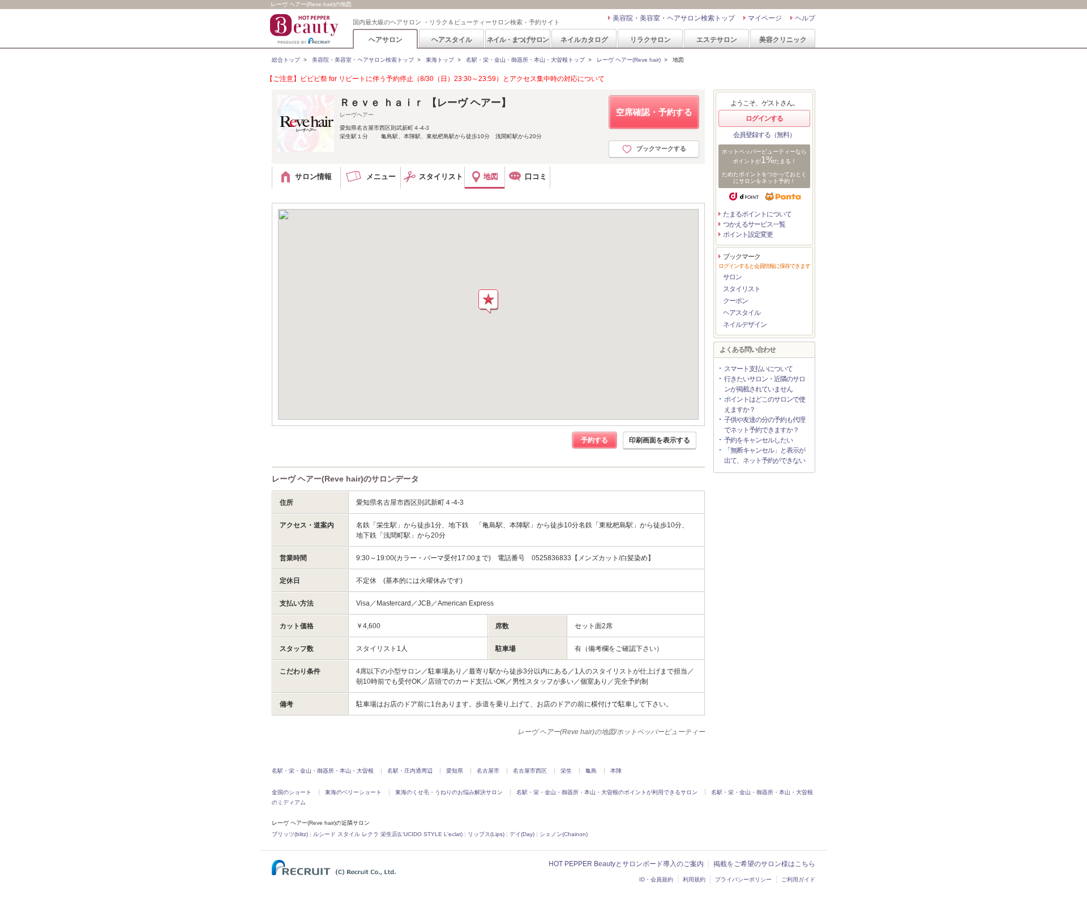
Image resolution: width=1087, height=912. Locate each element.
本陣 (616, 771)
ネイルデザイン (745, 325)
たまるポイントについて (757, 214)
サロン (732, 277)
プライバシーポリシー (743, 879)
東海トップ (440, 60)
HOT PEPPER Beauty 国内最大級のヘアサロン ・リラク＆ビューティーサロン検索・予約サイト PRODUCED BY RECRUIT (305, 29)
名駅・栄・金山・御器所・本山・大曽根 (323, 771)
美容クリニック (783, 39)
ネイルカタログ (584, 39)
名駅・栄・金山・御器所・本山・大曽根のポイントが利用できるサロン (606, 792)
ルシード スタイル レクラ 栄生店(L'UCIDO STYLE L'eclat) (388, 834)
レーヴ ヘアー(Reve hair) (629, 60)
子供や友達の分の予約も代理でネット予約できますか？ (764, 425)
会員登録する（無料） (764, 135)
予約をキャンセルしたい (758, 440)
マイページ (765, 18)
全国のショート (291, 792)
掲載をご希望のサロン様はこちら (764, 864)
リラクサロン (650, 39)
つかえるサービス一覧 (754, 224)
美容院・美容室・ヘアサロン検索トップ (674, 18)
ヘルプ (805, 18)
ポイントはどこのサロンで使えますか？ (764, 404)
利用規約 (694, 879)
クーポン (735, 301)
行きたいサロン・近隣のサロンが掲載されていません (764, 384)
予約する (594, 440)
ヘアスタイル (451, 39)
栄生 (566, 771)
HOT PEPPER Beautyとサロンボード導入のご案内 (626, 864)
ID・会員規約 (656, 879)
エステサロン (716, 39)
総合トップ (286, 60)
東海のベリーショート (353, 792)
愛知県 (454, 771)
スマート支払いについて (758, 369)
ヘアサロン (386, 39)
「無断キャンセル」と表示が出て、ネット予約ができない (764, 455)
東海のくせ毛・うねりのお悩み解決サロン (449, 792)
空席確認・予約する (654, 112)
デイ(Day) (522, 834)
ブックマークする (661, 148)
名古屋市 (488, 771)
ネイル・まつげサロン (517, 39)
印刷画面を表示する (659, 440)
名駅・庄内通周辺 (410, 771)
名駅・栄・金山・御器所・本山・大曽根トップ (525, 60)
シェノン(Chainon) (564, 834)
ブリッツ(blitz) (290, 834)
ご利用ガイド (798, 879)
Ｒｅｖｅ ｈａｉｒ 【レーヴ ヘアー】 (425, 102)
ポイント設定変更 (748, 234)
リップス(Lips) (486, 834)
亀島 (591, 771)
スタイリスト (741, 289)
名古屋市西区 (530, 771)
